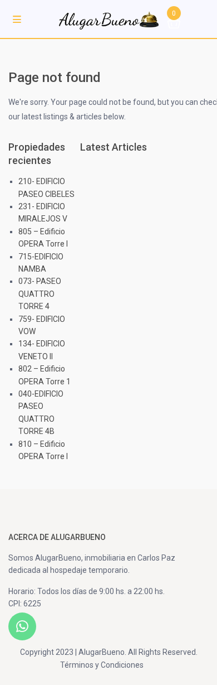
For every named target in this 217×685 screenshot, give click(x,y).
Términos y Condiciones (102, 664)
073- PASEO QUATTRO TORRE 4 (39, 294)
